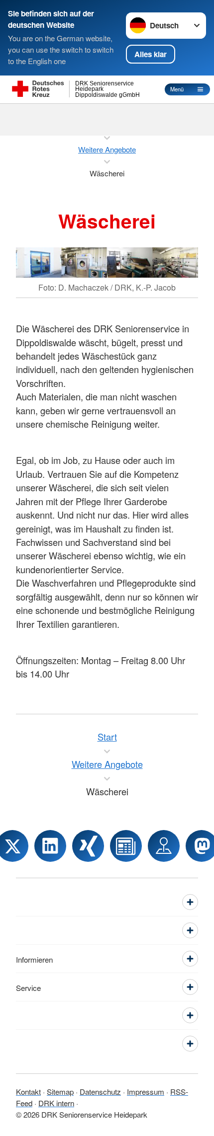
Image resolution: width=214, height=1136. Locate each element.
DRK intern (56, 1102)
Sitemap (60, 1091)
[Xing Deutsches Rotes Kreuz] (88, 846)
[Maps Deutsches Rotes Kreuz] (164, 846)
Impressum (145, 1091)
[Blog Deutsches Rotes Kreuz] (126, 846)
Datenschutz (100, 1091)
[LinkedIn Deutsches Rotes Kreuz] (50, 846)
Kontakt (28, 1091)
